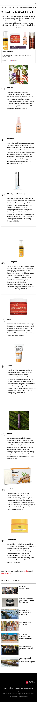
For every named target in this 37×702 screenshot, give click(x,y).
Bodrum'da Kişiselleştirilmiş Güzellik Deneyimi (16, 634)
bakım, (3, 573)
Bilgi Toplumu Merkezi (27, 688)
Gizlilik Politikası (23, 687)
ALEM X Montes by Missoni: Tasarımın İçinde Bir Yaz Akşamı (17, 659)
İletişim (11, 688)
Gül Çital (9, 573)
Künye (5, 688)
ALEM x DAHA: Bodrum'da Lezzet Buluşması (15, 610)
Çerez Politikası (14, 687)
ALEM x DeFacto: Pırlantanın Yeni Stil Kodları (16, 646)
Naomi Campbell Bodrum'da (10, 622)
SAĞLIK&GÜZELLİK (13, 7)
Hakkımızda (17, 688)
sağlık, (26, 571)
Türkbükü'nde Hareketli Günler (11, 587)
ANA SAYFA (4, 7)
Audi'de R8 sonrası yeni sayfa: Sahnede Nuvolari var (17, 600)
